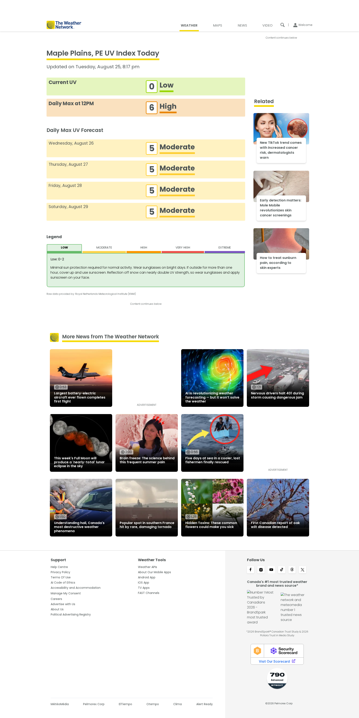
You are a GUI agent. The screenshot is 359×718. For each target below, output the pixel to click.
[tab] (64, 248)
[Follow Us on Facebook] (250, 570)
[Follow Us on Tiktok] (282, 570)
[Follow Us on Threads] (292, 570)
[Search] (282, 25)
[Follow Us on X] (302, 570)
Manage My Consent (66, 593)
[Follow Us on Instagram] (261, 570)
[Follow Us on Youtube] (271, 570)
